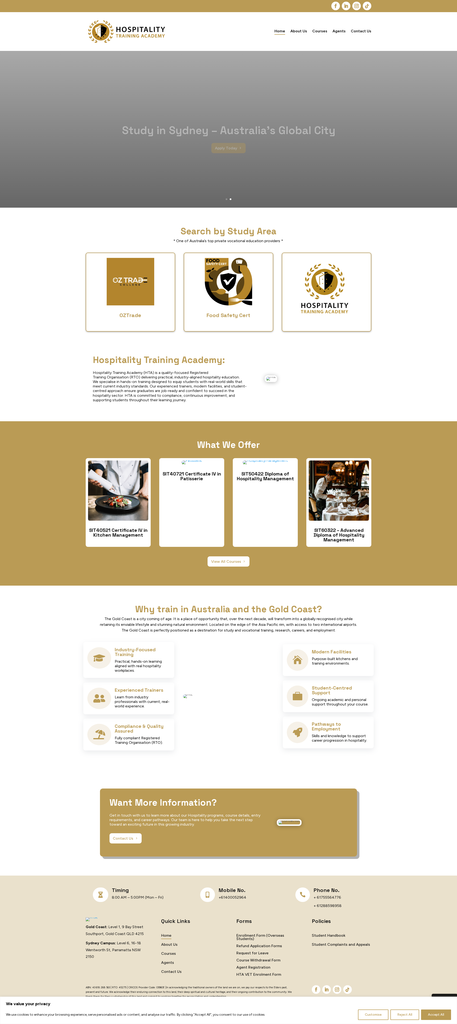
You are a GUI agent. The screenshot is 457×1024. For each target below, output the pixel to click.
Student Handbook (328, 936)
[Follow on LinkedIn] (346, 6)
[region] (228, 1010)
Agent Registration (253, 968)
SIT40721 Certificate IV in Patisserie (192, 476)
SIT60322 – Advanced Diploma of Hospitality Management (338, 535)
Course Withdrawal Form (258, 960)
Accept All (436, 1015)
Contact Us (361, 31)
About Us (298, 31)
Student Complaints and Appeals (341, 945)
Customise (373, 1015)
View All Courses (226, 561)
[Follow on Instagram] (356, 6)
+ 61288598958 (327, 905)
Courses (319, 31)
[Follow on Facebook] (335, 6)
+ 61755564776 (327, 897)
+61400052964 (232, 897)
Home (279, 31)
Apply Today (226, 138)
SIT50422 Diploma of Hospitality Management (265, 476)
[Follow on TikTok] (367, 6)
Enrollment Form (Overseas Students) (260, 937)
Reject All (404, 1015)
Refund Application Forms (259, 946)
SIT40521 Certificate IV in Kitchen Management (118, 532)
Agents (339, 31)
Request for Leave (252, 953)
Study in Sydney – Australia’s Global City (228, 120)
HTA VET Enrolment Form (258, 975)
